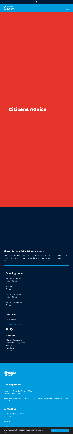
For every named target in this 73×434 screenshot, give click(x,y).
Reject (64, 431)
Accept (55, 431)
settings (6, 432)
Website (15, 324)
